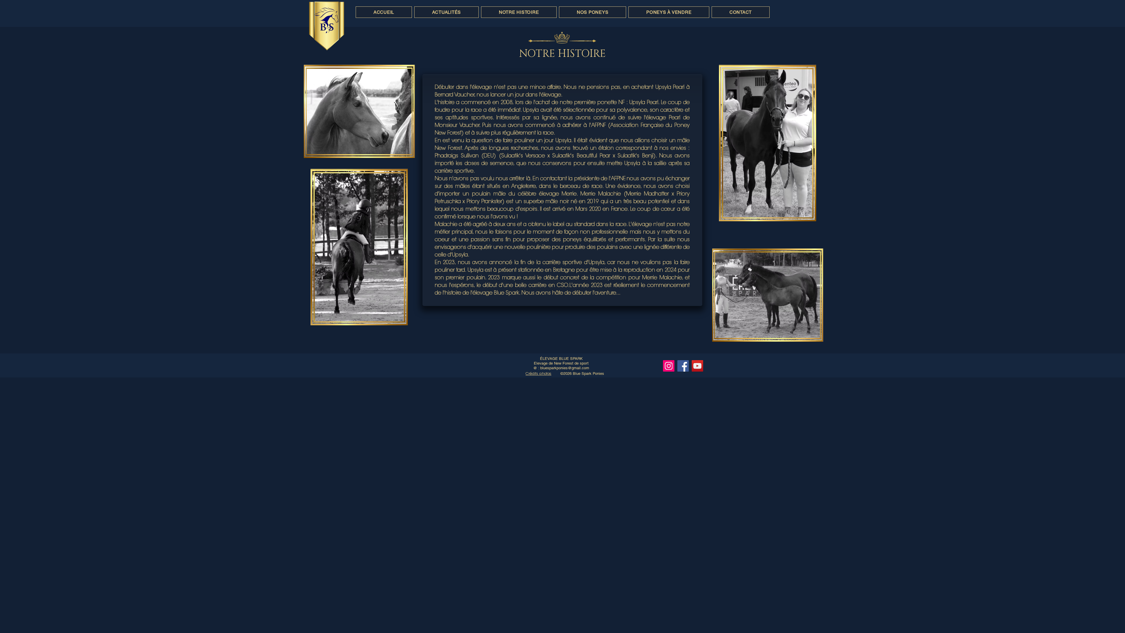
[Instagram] (668, 366)
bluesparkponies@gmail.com (564, 368)
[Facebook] (683, 366)
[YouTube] (697, 366)
